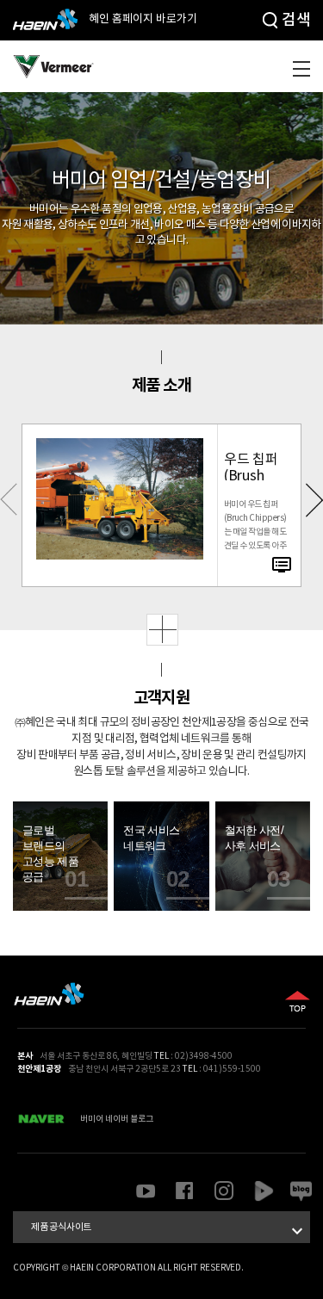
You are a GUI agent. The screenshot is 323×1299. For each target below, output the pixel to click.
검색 (296, 20)
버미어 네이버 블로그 (116, 1119)
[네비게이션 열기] (301, 69)
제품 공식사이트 (169, 1231)
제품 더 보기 (162, 630)
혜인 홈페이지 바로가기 (141, 19)
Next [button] (314, 506)
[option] (161, 505)
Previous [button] (8, 506)
